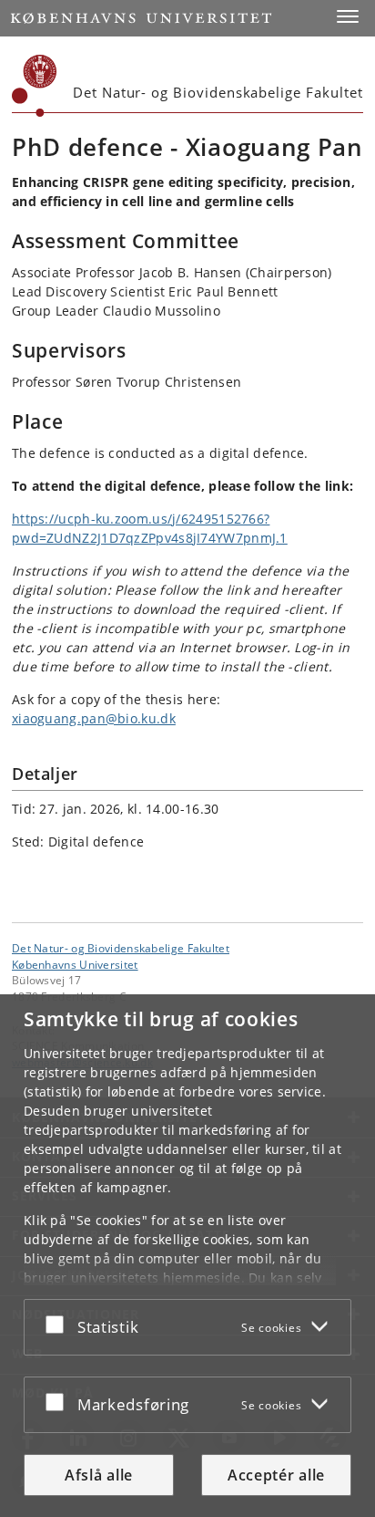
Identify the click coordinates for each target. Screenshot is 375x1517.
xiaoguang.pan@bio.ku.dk (94, 718)
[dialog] (187, 1255)
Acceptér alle (276, 1475)
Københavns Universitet (75, 964)
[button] (347, 16)
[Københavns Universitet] (34, 86)
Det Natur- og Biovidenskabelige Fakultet (120, 947)
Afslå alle (99, 1475)
